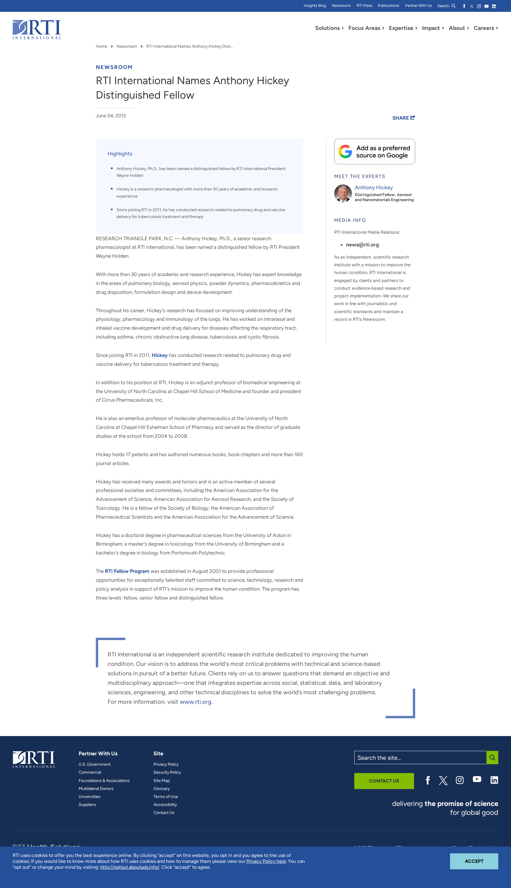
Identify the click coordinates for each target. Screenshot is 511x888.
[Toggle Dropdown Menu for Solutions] (343, 28)
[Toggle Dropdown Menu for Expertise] (416, 28)
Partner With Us (418, 5)
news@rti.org (362, 244)
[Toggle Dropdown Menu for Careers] (497, 28)
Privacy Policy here (266, 861)
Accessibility (165, 805)
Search (443, 6)
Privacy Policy (166, 764)
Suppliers (87, 805)
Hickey (160, 355)
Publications (388, 5)
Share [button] (401, 118)
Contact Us (163, 813)
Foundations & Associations (104, 781)
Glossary (161, 789)
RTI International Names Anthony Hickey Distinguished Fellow (190, 46)
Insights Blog (315, 5)
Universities (90, 797)
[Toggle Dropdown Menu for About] (468, 28)
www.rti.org (195, 701)
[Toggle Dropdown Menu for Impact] (443, 28)
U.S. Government (95, 764)
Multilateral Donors (96, 789)
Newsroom (341, 5)
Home (101, 46)
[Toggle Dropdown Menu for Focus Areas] (383, 28)
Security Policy (167, 772)
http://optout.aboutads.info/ (129, 867)
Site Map (161, 781)
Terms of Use (165, 797)
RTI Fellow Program (127, 571)
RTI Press (364, 5)
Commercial (90, 772)
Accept (481, 861)
